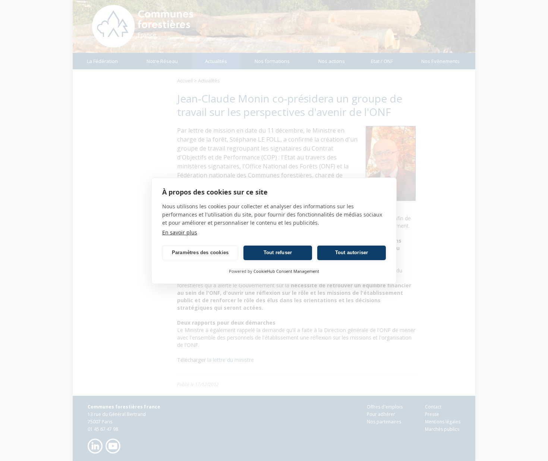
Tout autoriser (351, 252)
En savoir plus (179, 232)
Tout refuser (278, 252)
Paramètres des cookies (200, 252)
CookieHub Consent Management (286, 271)
